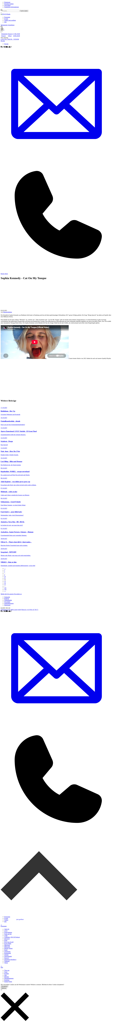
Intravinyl (7, 939)
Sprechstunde (8, 956)
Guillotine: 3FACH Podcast (12, 937)
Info (5, 22)
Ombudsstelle (8, 600)
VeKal (9, 36)
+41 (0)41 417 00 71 (32, 609)
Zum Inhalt (7, 5)
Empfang (6, 980)
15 (5, 584)
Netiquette (7, 597)
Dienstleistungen (9, 978)
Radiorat (6, 598)
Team (5, 972)
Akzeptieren (4, 986)
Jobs (5, 975)
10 (5, 576)
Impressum (7, 605)
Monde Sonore (8, 948)
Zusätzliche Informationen (11, 7)
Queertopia (7, 951)
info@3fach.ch (22, 609)
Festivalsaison (8, 932)
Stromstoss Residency (10, 959)
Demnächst (4, 34)
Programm (7, 17)
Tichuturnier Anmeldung (7, 25)
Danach (3, 36)
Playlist (6, 44)
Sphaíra (6, 955)
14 (5, 583)
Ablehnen (3, 988)
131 (5, 588)
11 (5, 578)
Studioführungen (9, 603)
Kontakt (6, 973)
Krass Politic (7, 943)
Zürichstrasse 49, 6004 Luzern (9, 609)
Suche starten (24, 11)
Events (6, 19)
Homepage (7, 2)
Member (6, 977)
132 (5, 589)
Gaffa (5, 935)
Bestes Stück (4, 273)
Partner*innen (8, 981)
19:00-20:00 (16, 36)
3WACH (6, 929)
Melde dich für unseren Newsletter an (11, 594)
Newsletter (7, 602)
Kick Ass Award (8, 942)
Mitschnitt (7, 945)
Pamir (6, 950)
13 (5, 581)
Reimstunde (7, 953)
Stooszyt (10, 34)
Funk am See (8, 934)
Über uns (6, 970)
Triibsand (6, 961)
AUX (5, 931)
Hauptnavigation (9, 4)
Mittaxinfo (7, 947)
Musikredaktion (7, 312)
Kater (5, 940)
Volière (10, 20)
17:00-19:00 (16, 34)
